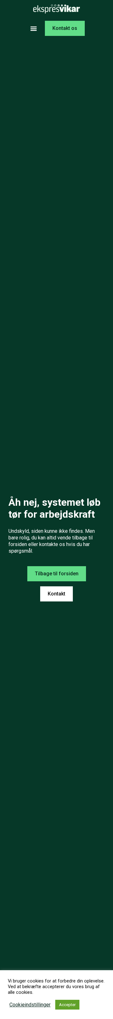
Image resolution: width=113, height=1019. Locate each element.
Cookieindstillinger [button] (30, 1005)
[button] (33, 28)
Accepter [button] (67, 1004)
